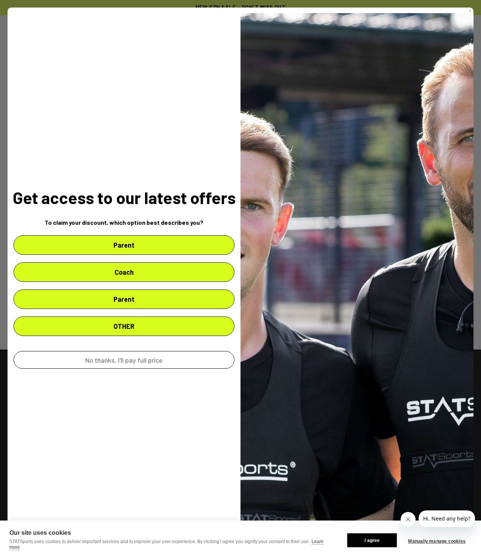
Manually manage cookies (437, 541)
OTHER (124, 326)
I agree (372, 540)
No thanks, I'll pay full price (124, 360)
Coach (124, 272)
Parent (124, 245)
